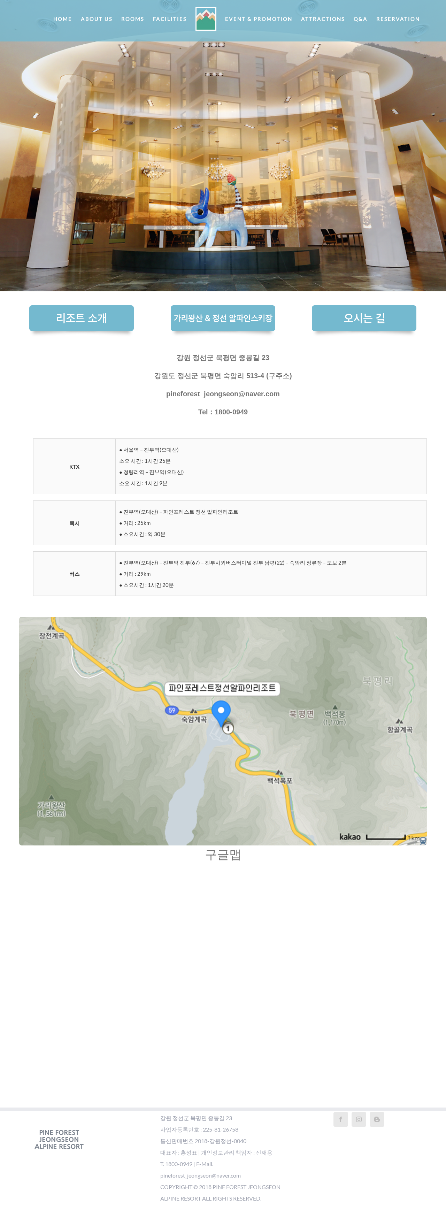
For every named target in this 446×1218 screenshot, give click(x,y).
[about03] (364, 311)
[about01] (81, 311)
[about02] (223, 311)
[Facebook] (340, 1119)
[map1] (223, 622)
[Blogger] (377, 1119)
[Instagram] (359, 1119)
